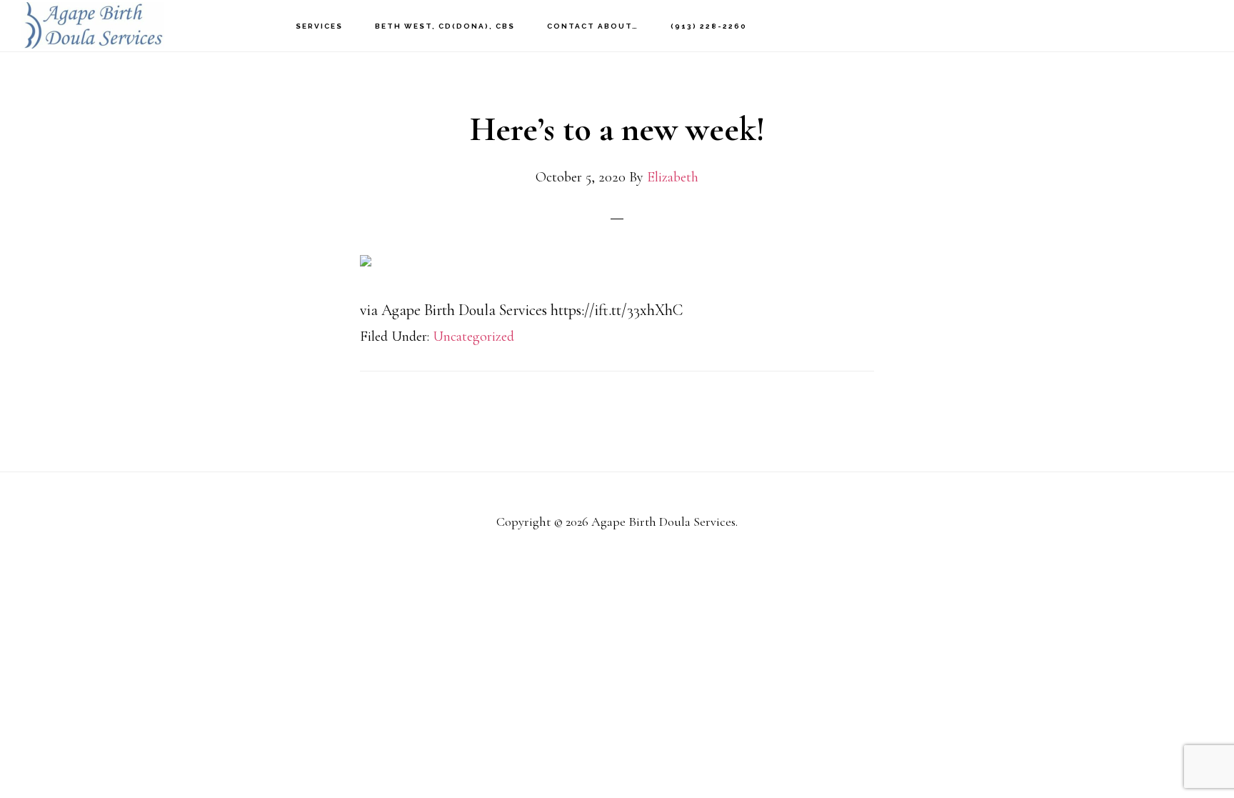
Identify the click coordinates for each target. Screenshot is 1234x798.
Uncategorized (473, 336)
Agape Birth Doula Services (92, 25)
